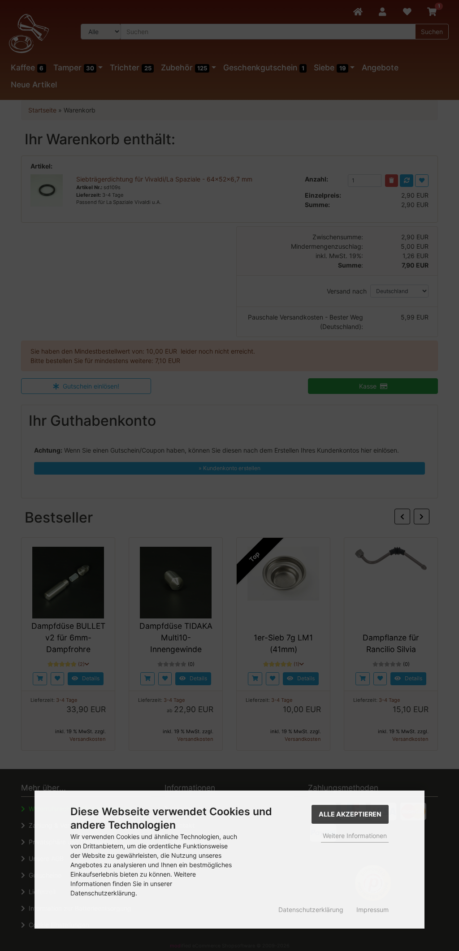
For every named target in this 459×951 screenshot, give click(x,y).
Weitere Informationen (355, 835)
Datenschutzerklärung (310, 909)
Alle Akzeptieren (350, 814)
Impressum (372, 909)
